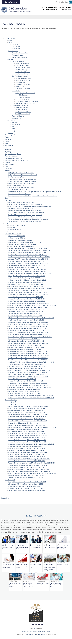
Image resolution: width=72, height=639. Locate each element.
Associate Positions (18, 55)
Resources (11, 120)
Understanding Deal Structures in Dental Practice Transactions (28, 585)
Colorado (8, 139)
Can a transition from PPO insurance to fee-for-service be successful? (30, 206)
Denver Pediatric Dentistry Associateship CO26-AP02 (25, 446)
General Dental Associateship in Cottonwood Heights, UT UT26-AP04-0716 (32, 473)
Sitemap (7, 162)
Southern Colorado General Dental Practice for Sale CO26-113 (28, 358)
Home (10, 40)
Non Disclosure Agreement (13, 158)
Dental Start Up (17, 118)
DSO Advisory (16, 91)
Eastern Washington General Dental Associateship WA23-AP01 (28, 406)
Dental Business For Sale (16, 185)
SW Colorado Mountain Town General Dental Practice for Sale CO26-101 (31, 318)
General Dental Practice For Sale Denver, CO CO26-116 (25, 364)
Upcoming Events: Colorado (17, 225)
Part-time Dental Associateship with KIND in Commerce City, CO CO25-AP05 (32, 427)
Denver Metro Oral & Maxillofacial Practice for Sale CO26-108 (27, 334)
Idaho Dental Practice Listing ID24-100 (20, 240)
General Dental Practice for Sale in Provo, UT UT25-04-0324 (27, 299)
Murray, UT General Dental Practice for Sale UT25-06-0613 (26, 276)
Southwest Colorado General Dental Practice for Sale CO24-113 (28, 248)
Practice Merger (20, 86)
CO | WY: (49, 7)
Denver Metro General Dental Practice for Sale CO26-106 (26, 330)
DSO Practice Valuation (22, 97)
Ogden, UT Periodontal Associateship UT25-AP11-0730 (25, 429)
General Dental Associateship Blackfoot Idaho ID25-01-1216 (27, 440)
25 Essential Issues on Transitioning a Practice (22, 181)
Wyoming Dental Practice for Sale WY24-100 (22, 244)
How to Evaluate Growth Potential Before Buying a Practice (22, 566)
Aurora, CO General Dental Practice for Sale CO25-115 (25, 284)
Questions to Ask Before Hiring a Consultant (22, 179)
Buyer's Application (11, 2)
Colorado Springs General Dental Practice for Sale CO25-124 (27, 307)
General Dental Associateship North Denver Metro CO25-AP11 (27, 438)
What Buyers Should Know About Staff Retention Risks (8, 547)
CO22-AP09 (12, 404)
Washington (8, 149)
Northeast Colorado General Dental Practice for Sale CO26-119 (28, 385)
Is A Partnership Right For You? (18, 189)
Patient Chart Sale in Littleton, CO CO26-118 (22, 379)
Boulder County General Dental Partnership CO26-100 (25, 316)
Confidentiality (9, 168)
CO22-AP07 (12, 402)
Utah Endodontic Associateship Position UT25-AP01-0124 (26, 408)
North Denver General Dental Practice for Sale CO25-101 (26, 261)
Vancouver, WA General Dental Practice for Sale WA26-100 (26, 366)
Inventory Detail (10, 480)
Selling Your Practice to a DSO (25, 93)
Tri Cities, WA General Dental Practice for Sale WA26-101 (26, 368)
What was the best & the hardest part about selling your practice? (28, 219)
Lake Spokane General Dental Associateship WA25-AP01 (26, 431)
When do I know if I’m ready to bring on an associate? (25, 221)
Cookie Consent (37, 631)
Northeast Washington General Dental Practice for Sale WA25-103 (29, 372)
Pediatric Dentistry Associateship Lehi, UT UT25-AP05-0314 (27, 417)
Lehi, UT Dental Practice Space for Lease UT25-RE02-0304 (27, 482)
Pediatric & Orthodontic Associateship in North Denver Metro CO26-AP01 (31, 444)
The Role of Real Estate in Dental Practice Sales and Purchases (15, 585)
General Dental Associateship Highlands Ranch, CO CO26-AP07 (28, 469)
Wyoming (8, 152)
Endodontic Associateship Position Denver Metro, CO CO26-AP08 (29, 471)
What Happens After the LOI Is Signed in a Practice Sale (36, 566)
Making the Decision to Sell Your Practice (21, 173)
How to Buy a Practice (22, 65)
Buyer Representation (22, 63)
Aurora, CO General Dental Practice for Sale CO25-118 (25, 297)
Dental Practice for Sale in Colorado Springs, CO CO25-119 (27, 301)
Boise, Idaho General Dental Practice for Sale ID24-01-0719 (27, 252)
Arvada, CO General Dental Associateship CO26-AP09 (25, 477)
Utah (6, 147)
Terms (7, 166)
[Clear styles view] (70, 2)
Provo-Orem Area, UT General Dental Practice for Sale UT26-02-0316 (30, 337)
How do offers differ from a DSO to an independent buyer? (26, 213)
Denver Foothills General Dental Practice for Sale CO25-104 (27, 269)
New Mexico (9, 145)
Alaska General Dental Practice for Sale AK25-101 (24, 313)
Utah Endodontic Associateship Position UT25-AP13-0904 (26, 433)
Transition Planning (18, 116)
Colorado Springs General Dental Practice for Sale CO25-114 (27, 280)
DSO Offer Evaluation (22, 95)
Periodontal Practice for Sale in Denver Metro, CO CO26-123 (27, 391)
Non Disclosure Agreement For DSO (16, 160)
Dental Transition (10, 38)
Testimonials (16, 49)
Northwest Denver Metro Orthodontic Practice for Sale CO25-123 (28, 303)
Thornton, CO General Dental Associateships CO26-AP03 (26, 450)
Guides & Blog (16, 124)
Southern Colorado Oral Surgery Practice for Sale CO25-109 (27, 271)
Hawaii (7, 141)
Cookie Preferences (27, 631)
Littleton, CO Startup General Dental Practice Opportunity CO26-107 (29, 332)
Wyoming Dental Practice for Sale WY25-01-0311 (23, 267)
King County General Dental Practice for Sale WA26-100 (26, 374)
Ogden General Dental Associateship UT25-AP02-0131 (25, 410)
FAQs (13, 131)
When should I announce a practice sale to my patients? (25, 204)
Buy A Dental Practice (18, 61)
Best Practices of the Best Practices (19, 194)
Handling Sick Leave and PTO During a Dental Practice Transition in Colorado (32, 196)
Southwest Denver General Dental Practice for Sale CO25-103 (27, 265)
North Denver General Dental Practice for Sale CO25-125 (26, 309)
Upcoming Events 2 (14, 229)
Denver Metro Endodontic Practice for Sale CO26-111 (25, 345)
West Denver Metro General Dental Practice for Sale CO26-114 (28, 360)
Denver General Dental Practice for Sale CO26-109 (24, 339)
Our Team (15, 44)
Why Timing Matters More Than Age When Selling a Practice (49, 547)
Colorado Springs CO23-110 (17, 238)
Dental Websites (41, 634)
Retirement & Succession (23, 88)
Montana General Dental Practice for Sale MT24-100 (24, 242)
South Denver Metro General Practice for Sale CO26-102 (26, 320)
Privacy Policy (9, 164)
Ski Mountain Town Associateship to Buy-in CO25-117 (25, 290)
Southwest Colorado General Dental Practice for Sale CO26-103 (28, 322)
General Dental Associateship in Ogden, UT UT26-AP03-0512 (27, 456)
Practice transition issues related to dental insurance (24, 210)
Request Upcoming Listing (13, 154)
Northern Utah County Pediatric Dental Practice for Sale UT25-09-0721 (30, 288)
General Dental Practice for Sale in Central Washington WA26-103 (29, 370)
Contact (10, 133)
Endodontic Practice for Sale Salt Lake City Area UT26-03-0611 (28, 377)
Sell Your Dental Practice (20, 76)
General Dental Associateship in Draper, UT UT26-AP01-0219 (27, 448)
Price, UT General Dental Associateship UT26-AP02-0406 (26, 425)
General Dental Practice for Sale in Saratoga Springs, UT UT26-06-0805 (30, 395)
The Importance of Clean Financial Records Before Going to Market (8, 566)
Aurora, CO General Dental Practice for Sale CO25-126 (25, 311)
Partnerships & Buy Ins (22, 80)
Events (14, 128)
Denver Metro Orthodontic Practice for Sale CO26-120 (25, 389)
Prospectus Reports (21, 107)
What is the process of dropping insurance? (21, 208)
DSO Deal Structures (22, 99)
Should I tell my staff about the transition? (21, 202)
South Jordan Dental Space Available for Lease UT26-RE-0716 (28, 490)
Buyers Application (11, 135)
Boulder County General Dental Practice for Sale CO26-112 (26, 347)
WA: (65, 9)
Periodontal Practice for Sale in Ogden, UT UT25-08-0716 (26, 286)
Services (11, 59)
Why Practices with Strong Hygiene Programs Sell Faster (56, 585)
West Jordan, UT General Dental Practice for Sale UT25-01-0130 (28, 263)
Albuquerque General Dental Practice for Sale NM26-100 (26, 341)
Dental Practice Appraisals (20, 105)
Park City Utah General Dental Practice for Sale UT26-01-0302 (27, 326)
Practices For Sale (62, 2)
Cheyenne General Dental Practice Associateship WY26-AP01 (27, 452)
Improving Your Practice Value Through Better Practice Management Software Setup (34, 191)
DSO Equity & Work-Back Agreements (27, 101)
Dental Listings (13, 51)
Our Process (16, 46)
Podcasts (15, 126)
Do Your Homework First (16, 177)
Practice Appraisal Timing (23, 112)
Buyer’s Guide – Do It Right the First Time (21, 183)
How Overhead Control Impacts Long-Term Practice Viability (62, 547)
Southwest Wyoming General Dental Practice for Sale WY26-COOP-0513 (31, 362)
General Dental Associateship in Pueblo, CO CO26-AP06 (26, 467)
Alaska (7, 137)
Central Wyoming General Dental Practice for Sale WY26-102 (27, 351)
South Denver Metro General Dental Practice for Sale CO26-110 (28, 343)
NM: (65, 7)
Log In (35, 628)
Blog (6, 198)
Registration (12, 227)
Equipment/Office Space (19, 57)
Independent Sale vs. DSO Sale (25, 103)
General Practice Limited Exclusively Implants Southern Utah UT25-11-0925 (32, 305)
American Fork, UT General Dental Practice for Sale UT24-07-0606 (29, 259)
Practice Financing (21, 70)
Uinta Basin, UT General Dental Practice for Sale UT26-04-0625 (28, 383)
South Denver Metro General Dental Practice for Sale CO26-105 (28, 328)
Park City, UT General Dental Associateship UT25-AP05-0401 (27, 421)
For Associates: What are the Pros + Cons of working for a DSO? (28, 217)
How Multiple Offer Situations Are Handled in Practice (22, 547)
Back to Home (5, 498)
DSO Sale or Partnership (23, 84)
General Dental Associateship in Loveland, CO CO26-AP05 (26, 461)
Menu (3, 17)
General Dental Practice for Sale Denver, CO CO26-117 (25, 381)
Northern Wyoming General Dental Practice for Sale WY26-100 (28, 324)
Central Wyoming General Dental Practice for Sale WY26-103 (27, 353)
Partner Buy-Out (20, 82)
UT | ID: (50, 9)
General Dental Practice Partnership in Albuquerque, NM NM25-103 (29, 274)
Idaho (6, 143)
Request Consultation (11, 156)
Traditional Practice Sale (23, 78)
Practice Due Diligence (22, 72)
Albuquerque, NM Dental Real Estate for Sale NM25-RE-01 (26, 484)
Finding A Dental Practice (23, 67)
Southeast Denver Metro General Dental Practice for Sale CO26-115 (29, 387)
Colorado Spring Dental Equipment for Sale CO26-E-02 (25, 488)
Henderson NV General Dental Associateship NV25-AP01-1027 (28, 435)
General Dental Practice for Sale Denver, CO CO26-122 (25, 393)
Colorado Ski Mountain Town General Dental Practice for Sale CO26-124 (31, 398)
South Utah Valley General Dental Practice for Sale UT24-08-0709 (29, 250)
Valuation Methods (21, 109)
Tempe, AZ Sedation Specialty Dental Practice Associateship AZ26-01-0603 (31, 463)
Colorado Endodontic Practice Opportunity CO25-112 (24, 278)
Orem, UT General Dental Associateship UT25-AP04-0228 (26, 412)
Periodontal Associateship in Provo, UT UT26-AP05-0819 (26, 475)
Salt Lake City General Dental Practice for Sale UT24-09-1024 (27, 255)
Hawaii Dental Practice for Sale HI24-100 (21, 246)
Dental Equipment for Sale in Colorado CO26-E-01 (24, 486)
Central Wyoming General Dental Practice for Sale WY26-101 (27, 349)
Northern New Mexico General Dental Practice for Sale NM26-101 (28, 356)
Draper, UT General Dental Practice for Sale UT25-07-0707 (26, 282)
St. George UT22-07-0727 (16, 236)
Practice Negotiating (21, 74)
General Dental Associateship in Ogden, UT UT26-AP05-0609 (27, 465)
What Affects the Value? (22, 114)
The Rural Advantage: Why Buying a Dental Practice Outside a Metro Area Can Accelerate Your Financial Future (49, 567)
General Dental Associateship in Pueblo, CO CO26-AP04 (26, 454)
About (10, 42)
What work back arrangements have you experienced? (25, 215)
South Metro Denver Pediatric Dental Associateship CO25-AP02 (28, 414)
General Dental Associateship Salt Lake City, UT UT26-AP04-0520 (29, 459)
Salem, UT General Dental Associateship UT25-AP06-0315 (26, 419)
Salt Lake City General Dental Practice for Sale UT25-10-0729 (27, 292)
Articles (14, 122)
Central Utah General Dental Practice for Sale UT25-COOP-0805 (28, 295)
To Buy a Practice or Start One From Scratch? (22, 175)
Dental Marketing (31, 634)
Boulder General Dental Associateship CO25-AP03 (24, 423)
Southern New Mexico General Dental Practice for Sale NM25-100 (29, 257)
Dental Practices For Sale (20, 53)
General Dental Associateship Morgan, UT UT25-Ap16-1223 (27, 442)
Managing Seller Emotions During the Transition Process (36, 547)
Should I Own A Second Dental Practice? (21, 187)
